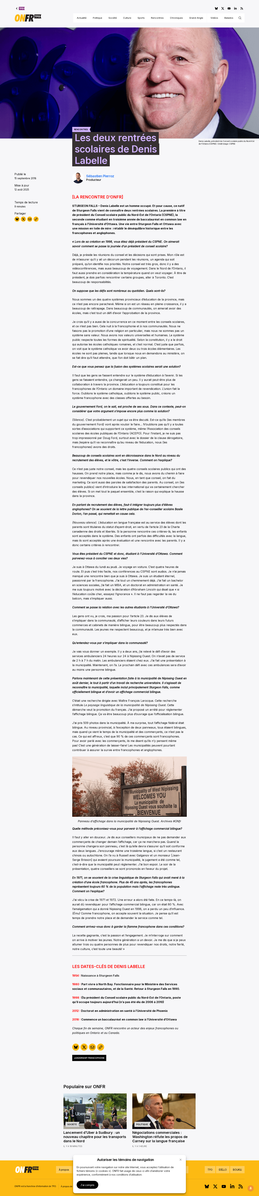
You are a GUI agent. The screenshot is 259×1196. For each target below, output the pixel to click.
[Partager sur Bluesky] (17, 219)
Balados (228, 17)
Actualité (82, 17)
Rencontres (157, 17)
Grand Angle (196, 17)
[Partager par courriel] (29, 219)
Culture (127, 17)
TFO (210, 1169)
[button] (180, 1159)
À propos (64, 1169)
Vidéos (214, 17)
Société (113, 17)
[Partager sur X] (23, 219)
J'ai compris (87, 1184)
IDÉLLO (223, 1169)
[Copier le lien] (36, 219)
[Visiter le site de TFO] (20, 8)
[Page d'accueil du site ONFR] (28, 18)
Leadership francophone (89, 1058)
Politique (97, 17)
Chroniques (176, 17)
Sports (141, 17)
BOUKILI (237, 1169)
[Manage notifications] (251, 1188)
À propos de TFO (69, 1186)
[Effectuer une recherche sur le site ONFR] (240, 18)
